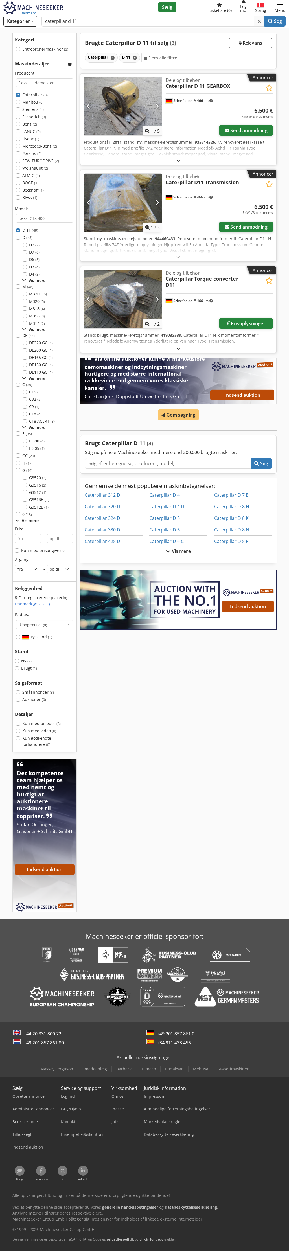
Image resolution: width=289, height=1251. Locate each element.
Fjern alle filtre (162, 57)
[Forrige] (89, 106)
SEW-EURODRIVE (40, 160)
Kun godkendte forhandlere (36, 741)
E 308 (37, 441)
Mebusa (200, 1069)
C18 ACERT (42, 421)
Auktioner (34, 699)
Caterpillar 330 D (102, 530)
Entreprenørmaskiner (45, 49)
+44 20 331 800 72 (42, 1034)
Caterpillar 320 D (102, 506)
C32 (35, 399)
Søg (277, 21)
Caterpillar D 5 (164, 518)
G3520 (37, 477)
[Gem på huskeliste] (269, 88)
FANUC (31, 131)
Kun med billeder (41, 723)
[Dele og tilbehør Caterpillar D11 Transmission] (123, 203)
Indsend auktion (242, 395)
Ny (26, 660)
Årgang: (22, 559)
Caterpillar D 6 (164, 530)
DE (28, 335)
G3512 (37, 492)
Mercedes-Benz (39, 146)
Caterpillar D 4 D (166, 506)
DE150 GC (41, 364)
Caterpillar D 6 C (166, 541)
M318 (37, 308)
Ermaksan (174, 1069)
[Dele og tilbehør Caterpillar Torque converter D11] (123, 299)
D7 (34, 252)
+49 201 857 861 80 (44, 1043)
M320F (38, 294)
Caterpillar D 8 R (231, 541)
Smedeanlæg (94, 1069)
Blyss (29, 197)
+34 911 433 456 (174, 1043)
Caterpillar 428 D (102, 541)
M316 (37, 316)
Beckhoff (33, 190)
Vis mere (180, 551)
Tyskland (40, 636)
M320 (37, 301)
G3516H (39, 499)
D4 (34, 274)
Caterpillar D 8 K (231, 518)
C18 (35, 414)
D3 (34, 267)
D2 (34, 244)
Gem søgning (180, 415)
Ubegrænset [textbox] (33, 624)
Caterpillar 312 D (102, 495)
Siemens (33, 109)
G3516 (37, 485)
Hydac (30, 138)
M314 (37, 323)
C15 (35, 392)
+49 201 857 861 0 (175, 1034)
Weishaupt (35, 168)
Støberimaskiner (233, 1069)
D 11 (30, 230)
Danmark (32, 603)
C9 (34, 406)
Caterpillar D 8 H (231, 506)
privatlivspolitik (120, 1239)
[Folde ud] (178, 160)
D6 (34, 259)
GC (28, 455)
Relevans (252, 43)
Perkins (31, 153)
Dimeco (149, 1069)
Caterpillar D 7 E (231, 495)
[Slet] (259, 21)
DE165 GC (41, 357)
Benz (29, 124)
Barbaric (124, 1069)
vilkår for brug (151, 1239)
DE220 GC (41, 342)
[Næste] (157, 106)
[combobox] (44, 624)
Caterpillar (35, 94)
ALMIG (31, 175)
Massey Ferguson (56, 1069)
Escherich (34, 116)
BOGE (30, 182)
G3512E (39, 507)
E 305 (37, 448)
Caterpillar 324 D (102, 518)
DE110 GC (41, 372)
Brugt (29, 668)
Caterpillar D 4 (164, 495)
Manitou (32, 102)
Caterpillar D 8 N (231, 530)
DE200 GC (41, 350)
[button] (280, 7)
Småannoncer (38, 692)
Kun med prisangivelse (43, 550)
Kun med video (39, 730)
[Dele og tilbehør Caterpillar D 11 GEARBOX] (123, 106)
